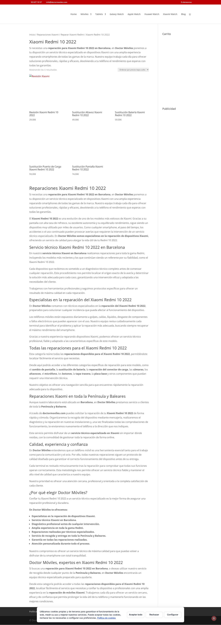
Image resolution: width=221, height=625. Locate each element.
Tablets (99, 14)
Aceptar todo (135, 614)
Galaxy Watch (117, 14)
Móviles (84, 14)
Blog (183, 14)
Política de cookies (106, 618)
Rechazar (154, 614)
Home (74, 14)
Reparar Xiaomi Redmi (72, 34)
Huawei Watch (151, 14)
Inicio (32, 34)
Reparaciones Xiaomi (48, 34)
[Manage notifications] (214, 618)
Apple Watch (134, 14)
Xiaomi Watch (170, 14)
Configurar (172, 614)
